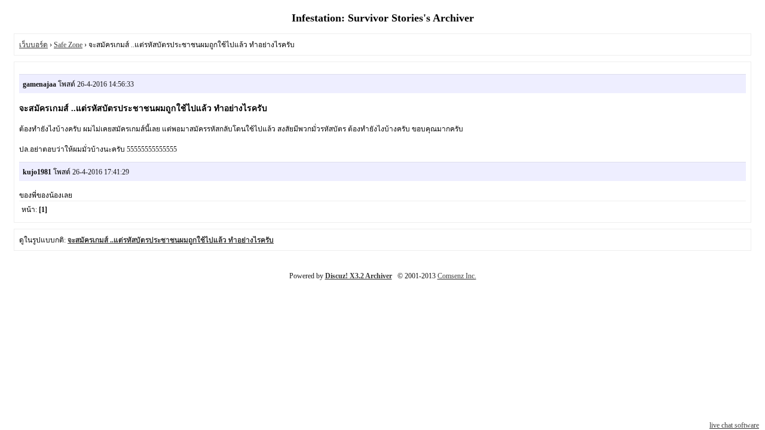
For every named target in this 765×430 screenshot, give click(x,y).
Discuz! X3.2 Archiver (358, 276)
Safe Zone (68, 45)
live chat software (734, 425)
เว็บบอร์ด (33, 45)
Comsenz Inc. (456, 276)
